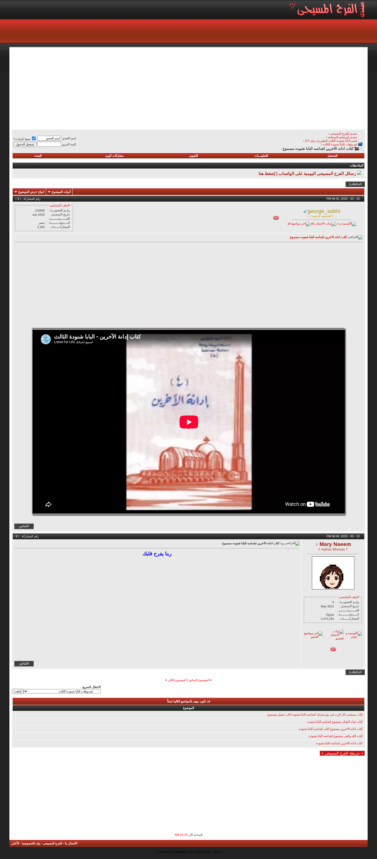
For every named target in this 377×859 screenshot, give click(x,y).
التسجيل (332, 155)
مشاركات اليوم (114, 155)
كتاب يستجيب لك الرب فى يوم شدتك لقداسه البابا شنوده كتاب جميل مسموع (315, 714)
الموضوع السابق (199, 680)
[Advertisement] (199, 87)
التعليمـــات (261, 155)
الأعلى (15, 843)
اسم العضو (69, 138)
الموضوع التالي (177, 680)
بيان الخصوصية (31, 843)
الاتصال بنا (71, 843)
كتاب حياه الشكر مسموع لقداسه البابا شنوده (335, 721)
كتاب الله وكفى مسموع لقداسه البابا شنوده (336, 736)
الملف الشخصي (60, 205)
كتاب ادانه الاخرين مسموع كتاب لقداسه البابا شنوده (331, 728)
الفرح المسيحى (52, 843)
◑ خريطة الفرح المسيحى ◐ (342, 753)
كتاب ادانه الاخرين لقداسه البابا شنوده (339, 743)
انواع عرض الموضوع (31, 191)
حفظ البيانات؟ (22, 139)
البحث (38, 155)
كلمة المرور (69, 144)
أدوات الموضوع (61, 191)
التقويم (193, 155)
